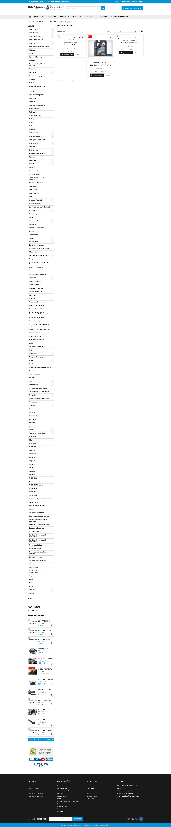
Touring (31, 91)
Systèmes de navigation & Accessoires (37, 536)
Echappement (33, 488)
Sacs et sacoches (34, 374)
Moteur (31, 83)
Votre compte (93, 781)
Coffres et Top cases (36, 57)
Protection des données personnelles (68, 801)
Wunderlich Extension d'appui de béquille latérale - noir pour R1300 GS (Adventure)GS (45, 720)
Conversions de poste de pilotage (40, 367)
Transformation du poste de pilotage (38, 178)
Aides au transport (35, 402)
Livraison (60, 786)
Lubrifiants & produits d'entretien (40, 207)
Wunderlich (33, 278)
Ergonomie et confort (36, 221)
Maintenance (33, 241)
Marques (32, 598)
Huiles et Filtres (34, 108)
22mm (31, 586)
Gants (31, 343)
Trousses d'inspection (36, 357)
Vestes (31, 231)
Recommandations (35, 409)
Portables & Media (35, 531)
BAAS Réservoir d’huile (130, 43)
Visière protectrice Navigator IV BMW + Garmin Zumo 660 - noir (45, 669)
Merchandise (33, 567)
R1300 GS (32, 450)
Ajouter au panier (67, 54)
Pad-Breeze (33, 112)
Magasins (60, 811)
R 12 (30, 481)
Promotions (31, 786)
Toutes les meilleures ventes (41, 739)
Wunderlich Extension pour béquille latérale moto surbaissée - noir (45, 709)
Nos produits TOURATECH (35, 793)
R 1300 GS (32, 443)
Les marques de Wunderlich (38, 255)
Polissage (32, 50)
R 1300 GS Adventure (36, 485)
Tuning (31, 271)
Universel (32, 101)
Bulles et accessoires (36, 36)
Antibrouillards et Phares (37, 309)
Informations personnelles (94, 786)
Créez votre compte (137, 1)
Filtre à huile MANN (71, 44)
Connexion (125, 1)
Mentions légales (62, 788)
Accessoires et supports (37, 105)
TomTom (32, 364)
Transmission (33, 234)
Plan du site (60, 809)
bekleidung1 (33, 416)
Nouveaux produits (33, 788)
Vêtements (32, 564)
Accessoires (33, 210)
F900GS (31, 593)
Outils (31, 53)
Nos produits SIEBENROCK (35, 796)
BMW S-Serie (77, 17)
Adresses (89, 793)
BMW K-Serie (52, 17)
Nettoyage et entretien (36, 183)
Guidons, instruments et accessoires (37, 87)
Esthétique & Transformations (39, 524)
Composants (33, 353)
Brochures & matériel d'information (36, 571)
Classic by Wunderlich (119, 17)
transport (32, 457)
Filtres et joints (34, 252)
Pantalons (32, 224)
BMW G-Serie (90, 17)
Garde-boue (33, 295)
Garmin (31, 217)
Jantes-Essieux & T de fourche (39, 391)
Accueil (31, 26)
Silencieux (32, 436)
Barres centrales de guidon (38, 274)
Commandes (91, 788)
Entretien (32, 60)
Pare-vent (32, 98)
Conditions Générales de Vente (66, 791)
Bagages (32, 461)
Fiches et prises (34, 284)
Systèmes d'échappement (37, 560)
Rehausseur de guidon (36, 95)
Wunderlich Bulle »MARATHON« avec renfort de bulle (45, 679)
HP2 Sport (32, 160)
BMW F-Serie (64, 17)
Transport (32, 69)
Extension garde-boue (36, 305)
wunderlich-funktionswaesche (39, 398)
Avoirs (89, 791)
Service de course (35, 203)
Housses (32, 146)
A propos (60, 793)
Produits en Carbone (35, 545)
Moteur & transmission (36, 288)
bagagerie (32, 576)
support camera (34, 502)
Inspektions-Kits (34, 174)
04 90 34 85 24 (39, 1)
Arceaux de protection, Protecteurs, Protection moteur (39, 313)
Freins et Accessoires (36, 336)
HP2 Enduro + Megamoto (37, 153)
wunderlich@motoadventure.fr (60, 1)
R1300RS (32, 590)
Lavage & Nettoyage (35, 557)
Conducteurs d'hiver (36, 136)
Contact (120, 781)
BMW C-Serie (103, 17)
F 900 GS (32, 464)
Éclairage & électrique (36, 528)
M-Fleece (32, 119)
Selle (30, 126)
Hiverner (32, 43)
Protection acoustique (36, 317)
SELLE (31, 440)
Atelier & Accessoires (36, 548)
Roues (31, 196)
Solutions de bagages (36, 76)
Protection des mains (36, 346)
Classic (31, 122)
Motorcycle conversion (36, 340)
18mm (31, 583)
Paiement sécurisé (62, 796)
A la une (31, 238)
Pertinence (126, 31)
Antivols (31, 378)
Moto (31, 350)
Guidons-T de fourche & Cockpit (39, 329)
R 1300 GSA (33, 478)
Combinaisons (33, 371)
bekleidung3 (33, 423)
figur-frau (32, 419)
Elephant (32, 167)
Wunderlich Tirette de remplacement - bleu (45, 630)
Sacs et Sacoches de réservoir (39, 516)
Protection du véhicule (36, 512)
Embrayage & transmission (37, 140)
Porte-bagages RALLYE (36, 291)
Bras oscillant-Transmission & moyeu (39, 325)
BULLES (31, 509)
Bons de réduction (92, 796)
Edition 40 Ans (33, 384)
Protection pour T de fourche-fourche (39, 263)
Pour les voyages (34, 214)
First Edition (33, 186)
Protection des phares (36, 321)
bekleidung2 (33, 412)
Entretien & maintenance (37, 228)
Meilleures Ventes (36, 615)
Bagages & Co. (34, 193)
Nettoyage (32, 72)
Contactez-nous (62, 806)
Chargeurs (32, 259)
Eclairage (32, 79)
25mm (31, 579)
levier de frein (33, 495)
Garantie (60, 798)
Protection (32, 395)
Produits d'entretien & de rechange (37, 552)
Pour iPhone (33, 190)
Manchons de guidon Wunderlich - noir (45, 648)
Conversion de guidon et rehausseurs (37, 64)
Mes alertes (90, 798)
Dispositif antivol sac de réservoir (40, 499)
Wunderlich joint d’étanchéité (45, 639)
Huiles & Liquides (34, 281)
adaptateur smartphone (37, 506)
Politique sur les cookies (64, 804)
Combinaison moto (35, 115)
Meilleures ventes (33, 791)
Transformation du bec (36, 302)
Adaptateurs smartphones (37, 433)
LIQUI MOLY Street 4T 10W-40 (100, 65)
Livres (31, 426)
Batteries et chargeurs (36, 245)
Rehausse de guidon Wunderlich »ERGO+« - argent (45, 659)
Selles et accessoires (36, 40)
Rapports (32, 157)
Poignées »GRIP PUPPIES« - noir (45, 690)
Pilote (31, 360)
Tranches (32, 405)
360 (30, 381)
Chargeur (32, 129)
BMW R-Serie (39, 17)
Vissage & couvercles (36, 267)
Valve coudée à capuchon (45, 700)
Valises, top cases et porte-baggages (38, 520)
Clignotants (33, 298)
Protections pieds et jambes (38, 388)
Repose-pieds (33, 171)
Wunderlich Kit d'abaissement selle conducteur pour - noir (45, 730)
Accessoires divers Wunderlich (39, 46)
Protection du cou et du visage (39, 248)
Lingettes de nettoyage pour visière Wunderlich (45, 621)
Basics (31, 429)
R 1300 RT (32, 492)
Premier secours (34, 333)
